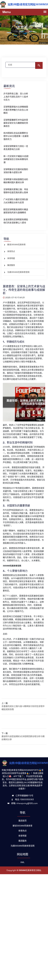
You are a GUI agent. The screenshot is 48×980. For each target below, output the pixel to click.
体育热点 (11, 251)
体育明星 (11, 258)
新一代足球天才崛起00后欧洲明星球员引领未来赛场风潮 (16, 159)
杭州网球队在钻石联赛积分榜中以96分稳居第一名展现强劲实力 (16, 136)
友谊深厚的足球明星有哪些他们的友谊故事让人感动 (15, 221)
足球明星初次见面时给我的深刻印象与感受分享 (15, 171)
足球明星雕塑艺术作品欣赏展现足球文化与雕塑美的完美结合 (15, 123)
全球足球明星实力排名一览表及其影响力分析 (15, 148)
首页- (21, 31)
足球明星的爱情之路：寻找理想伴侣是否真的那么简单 (15, 191)
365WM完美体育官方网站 (30, 870)
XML (22, 862)
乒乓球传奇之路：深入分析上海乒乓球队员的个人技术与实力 (15, 96)
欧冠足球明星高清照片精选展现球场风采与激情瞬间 (15, 211)
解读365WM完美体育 (16, 244)
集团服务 (11, 265)
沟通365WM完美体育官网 (18, 272)
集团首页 (22, 820)
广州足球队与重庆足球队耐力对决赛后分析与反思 (15, 201)
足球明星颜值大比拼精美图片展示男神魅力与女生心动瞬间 (15, 109)
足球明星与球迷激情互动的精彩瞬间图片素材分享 (15, 181)
